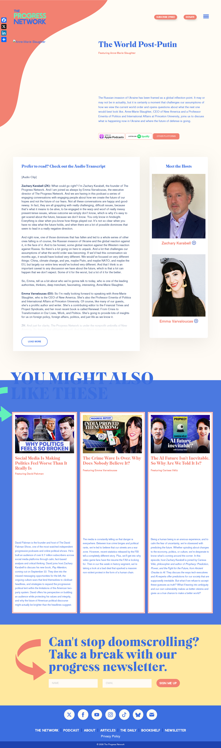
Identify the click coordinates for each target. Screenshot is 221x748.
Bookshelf (150, 730)
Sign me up (168, 683)
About (90, 730)
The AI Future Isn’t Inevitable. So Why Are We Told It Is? (180, 460)
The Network (47, 730)
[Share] (4, 39)
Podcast (71, 730)
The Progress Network (30, 17)
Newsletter (175, 730)
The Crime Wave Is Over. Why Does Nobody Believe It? (112, 460)
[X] (4, 26)
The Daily (128, 730)
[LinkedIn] (4, 33)
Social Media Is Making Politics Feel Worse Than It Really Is (41, 463)
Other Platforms (166, 136)
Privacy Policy (110, 736)
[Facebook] (4, 20)
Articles (108, 730)
